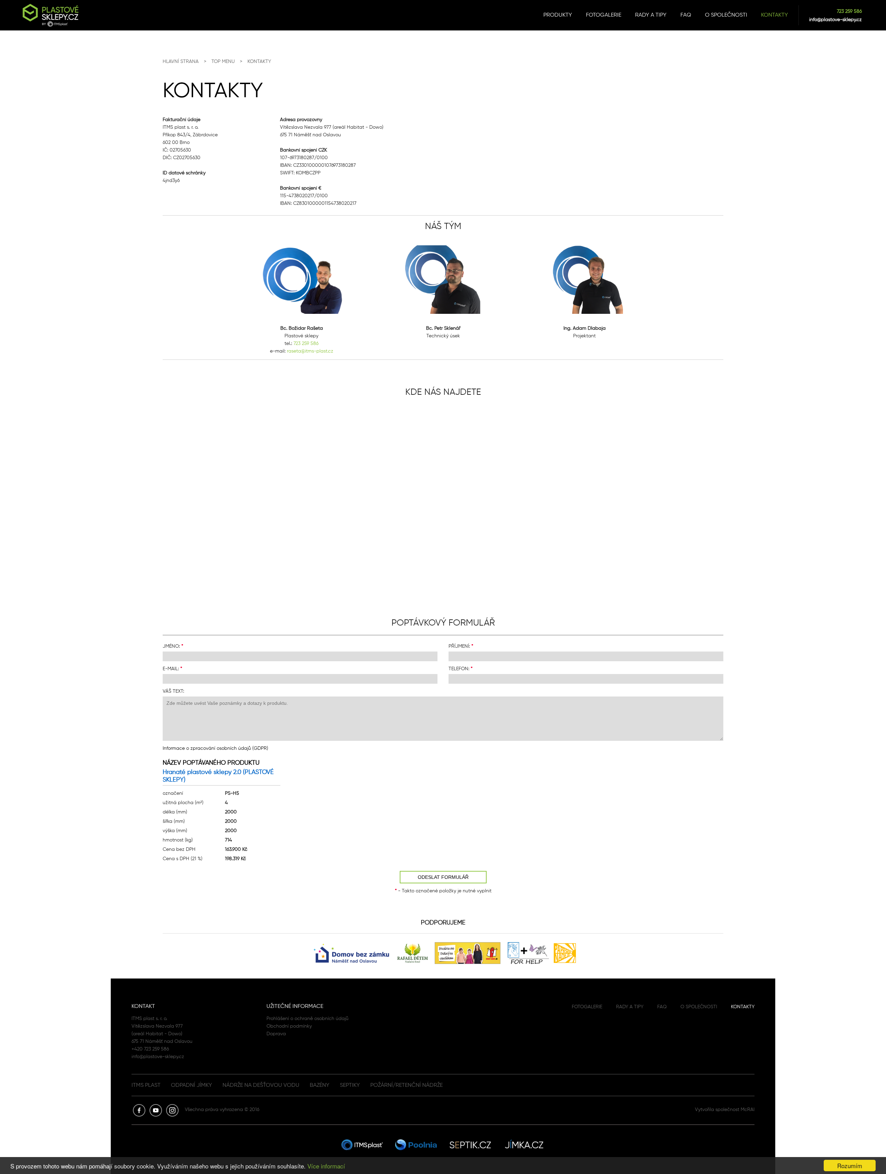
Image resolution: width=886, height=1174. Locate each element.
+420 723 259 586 (150, 1049)
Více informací (326, 1166)
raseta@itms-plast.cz (310, 351)
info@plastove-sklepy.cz (835, 19)
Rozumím (849, 1165)
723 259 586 (849, 11)
